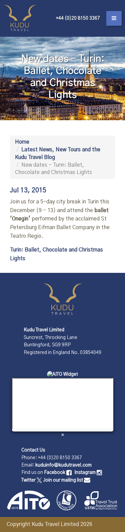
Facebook (55, 472)
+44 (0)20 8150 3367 (78, 18)
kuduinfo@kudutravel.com (63, 465)
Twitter (29, 480)
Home (22, 142)
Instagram (85, 472)
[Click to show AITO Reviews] (62, 374)
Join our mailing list (63, 480)
